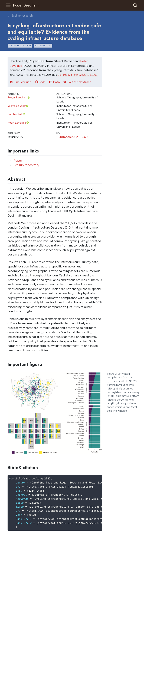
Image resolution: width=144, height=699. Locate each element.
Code (42, 82)
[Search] (135, 5)
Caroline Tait (15, 114)
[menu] (8, 5)
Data (56, 82)
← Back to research (20, 15)
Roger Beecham (17, 97)
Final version (22, 82)
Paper (18, 160)
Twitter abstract (78, 82)
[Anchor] (42, 150)
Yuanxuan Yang (17, 106)
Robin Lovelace (17, 122)
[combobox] (135, 5)
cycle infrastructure (20, 45)
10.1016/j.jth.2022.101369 (72, 137)
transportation (43, 45)
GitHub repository (26, 165)
